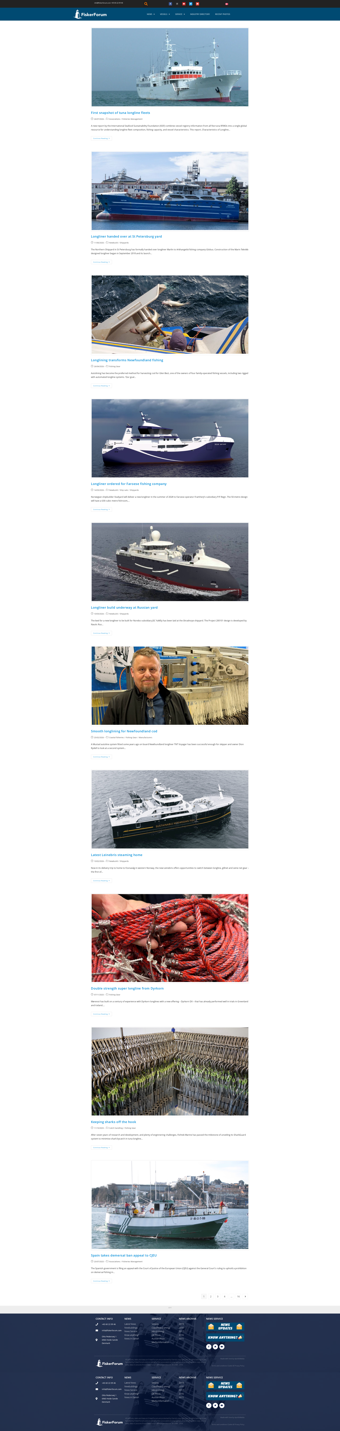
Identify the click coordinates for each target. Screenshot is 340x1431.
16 (238, 1296)
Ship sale (124, 490)
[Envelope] (197, 3)
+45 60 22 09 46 (117, 3)
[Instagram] (177, 3)
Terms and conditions (219, 1366)
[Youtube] (184, 3)
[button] (146, 4)
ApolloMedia (239, 1358)
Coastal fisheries (116, 737)
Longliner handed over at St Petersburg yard (126, 236)
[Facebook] (170, 3)
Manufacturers (145, 737)
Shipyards (124, 242)
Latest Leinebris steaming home (117, 855)
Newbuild (113, 242)
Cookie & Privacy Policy (236, 1366)
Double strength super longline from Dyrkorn (127, 988)
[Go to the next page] (245, 1296)
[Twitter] (190, 3)
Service (178, 14)
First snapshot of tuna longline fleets (120, 112)
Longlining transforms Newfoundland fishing (127, 360)
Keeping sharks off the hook (113, 1122)
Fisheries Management (132, 119)
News (149, 14)
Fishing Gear (114, 366)
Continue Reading (102, 137)
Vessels (163, 14)
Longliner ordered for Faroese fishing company (129, 484)
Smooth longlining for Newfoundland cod (124, 731)
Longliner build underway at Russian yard (124, 607)
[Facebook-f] (208, 1346)
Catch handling (116, 1128)
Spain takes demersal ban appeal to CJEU (124, 1255)
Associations (114, 119)
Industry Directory (200, 14)
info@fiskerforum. (101, 3)
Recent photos (222, 14)
